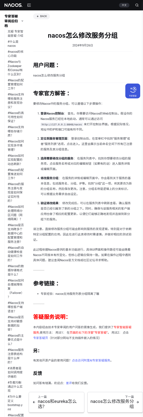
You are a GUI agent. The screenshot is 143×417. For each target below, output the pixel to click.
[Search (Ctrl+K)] (135, 5)
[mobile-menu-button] (29, 5)
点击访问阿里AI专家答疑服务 (91, 360)
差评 (69, 383)
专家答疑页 (40, 338)
